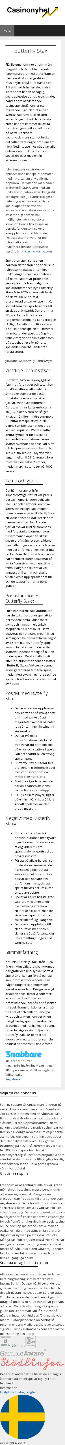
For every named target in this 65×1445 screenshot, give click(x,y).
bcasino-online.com (38, 251)
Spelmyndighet (25, 1392)
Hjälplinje (7, 1392)
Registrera (12, 1079)
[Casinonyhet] (32, 12)
